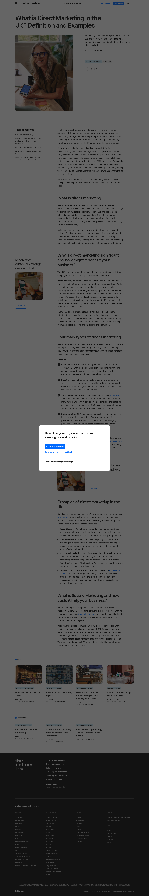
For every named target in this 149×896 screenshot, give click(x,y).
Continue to (60, 452)
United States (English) (55, 446)
